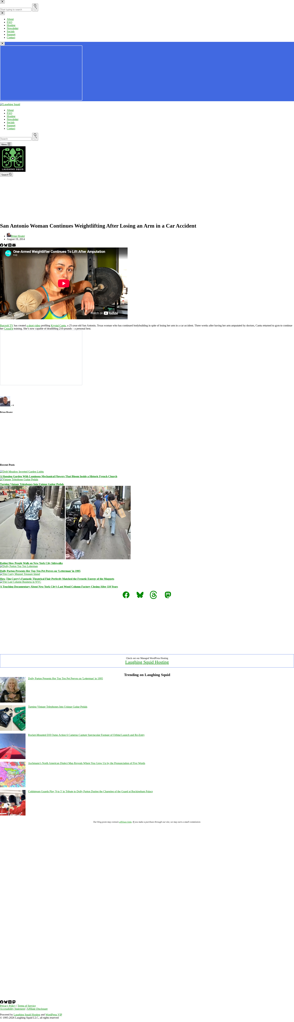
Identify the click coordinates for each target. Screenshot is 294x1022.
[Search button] (35, 137)
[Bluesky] (6, 245)
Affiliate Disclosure (37, 1008)
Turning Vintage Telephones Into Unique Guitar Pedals (32, 484)
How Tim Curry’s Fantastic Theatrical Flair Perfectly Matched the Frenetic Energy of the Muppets (57, 578)
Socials (10, 122)
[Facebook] (2, 245)
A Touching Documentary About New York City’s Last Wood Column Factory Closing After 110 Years (59, 586)
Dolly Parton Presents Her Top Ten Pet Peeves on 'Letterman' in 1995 (65, 678)
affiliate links (125, 822)
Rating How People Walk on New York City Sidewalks (31, 563)
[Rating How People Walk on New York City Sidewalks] (65, 558)
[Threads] (10, 245)
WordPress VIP (53, 1014)
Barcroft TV (6, 325)
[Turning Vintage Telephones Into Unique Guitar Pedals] (19, 479)
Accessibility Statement (12, 1008)
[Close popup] (2, 43)
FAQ (9, 113)
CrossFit (8, 328)
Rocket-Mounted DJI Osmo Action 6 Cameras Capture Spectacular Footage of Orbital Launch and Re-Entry (86, 734)
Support (11, 125)
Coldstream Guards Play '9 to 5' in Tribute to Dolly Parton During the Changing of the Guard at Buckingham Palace (90, 791)
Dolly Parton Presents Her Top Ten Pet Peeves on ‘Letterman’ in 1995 (40, 571)
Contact (11, 128)
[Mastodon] (14, 1002)
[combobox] (15, 139)
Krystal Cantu (58, 325)
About (10, 110)
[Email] (14, 245)
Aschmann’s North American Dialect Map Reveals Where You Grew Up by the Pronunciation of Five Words (86, 763)
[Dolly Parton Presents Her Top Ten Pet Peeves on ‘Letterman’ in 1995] (19, 566)
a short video (33, 325)
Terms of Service (27, 1005)
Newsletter (12, 119)
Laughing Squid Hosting (147, 662)
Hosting (11, 116)
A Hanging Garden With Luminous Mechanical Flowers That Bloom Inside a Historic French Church (58, 476)
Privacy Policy (8, 1005)
